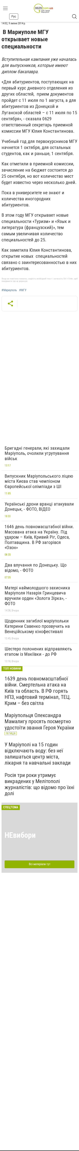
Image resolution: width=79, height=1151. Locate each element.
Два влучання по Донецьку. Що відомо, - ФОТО (36, 567)
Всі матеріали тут (39, 864)
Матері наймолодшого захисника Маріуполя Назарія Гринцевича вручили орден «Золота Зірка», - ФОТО (37, 595)
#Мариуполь (9, 290)
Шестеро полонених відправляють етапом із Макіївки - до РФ (38, 651)
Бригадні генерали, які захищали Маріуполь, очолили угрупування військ (37, 453)
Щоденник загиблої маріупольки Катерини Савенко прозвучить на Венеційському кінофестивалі (37, 626)
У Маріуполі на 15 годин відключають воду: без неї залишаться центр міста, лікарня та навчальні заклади (38, 753)
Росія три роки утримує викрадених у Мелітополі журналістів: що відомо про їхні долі (39, 784)
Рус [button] (13, 16)
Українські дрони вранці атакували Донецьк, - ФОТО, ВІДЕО (39, 506)
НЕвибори (20, 835)
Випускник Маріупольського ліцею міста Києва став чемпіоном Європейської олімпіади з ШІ (39, 481)
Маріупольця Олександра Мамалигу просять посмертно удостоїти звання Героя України (39, 721)
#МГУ (22, 290)
